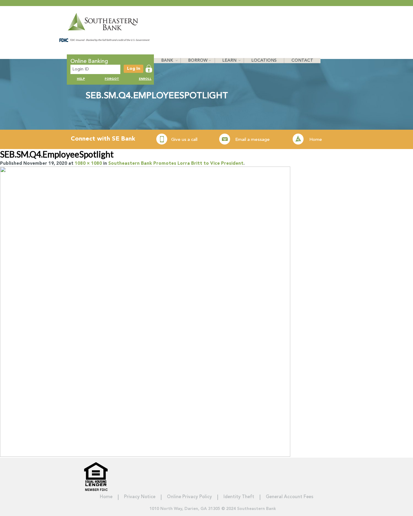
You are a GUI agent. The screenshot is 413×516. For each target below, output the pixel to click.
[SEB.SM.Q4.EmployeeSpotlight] (145, 455)
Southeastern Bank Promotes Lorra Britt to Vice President (175, 163)
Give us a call (184, 140)
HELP (81, 78)
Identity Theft (238, 497)
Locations (264, 60)
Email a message (252, 140)
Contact (302, 60)
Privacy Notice (139, 497)
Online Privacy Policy (189, 497)
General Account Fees (289, 497)
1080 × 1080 (88, 163)
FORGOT (112, 78)
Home (315, 140)
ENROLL (145, 78)
